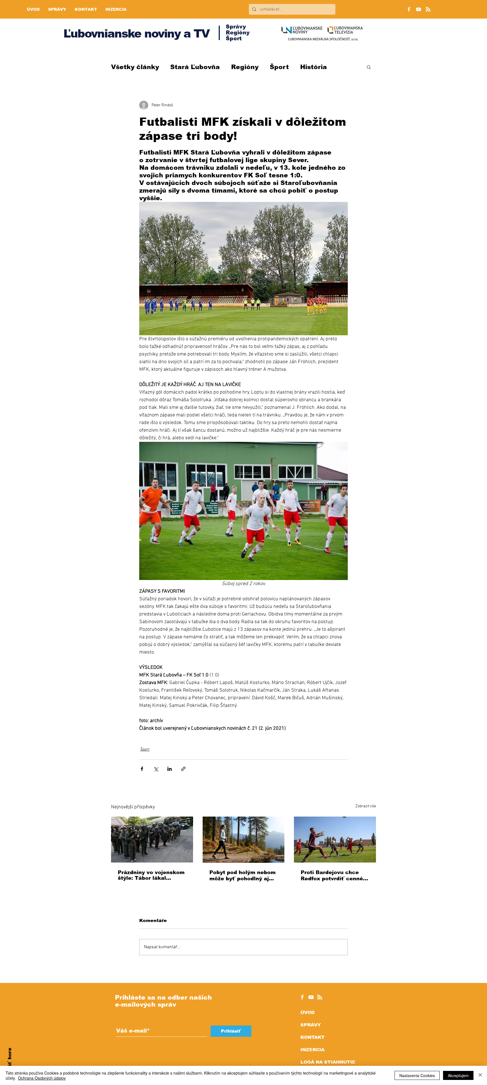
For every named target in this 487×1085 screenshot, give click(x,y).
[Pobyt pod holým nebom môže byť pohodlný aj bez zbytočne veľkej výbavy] (244, 840)
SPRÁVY (310, 1024)
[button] (368, 67)
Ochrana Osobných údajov (42, 1078)
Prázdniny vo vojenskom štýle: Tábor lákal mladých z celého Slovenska (151, 875)
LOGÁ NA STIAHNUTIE (327, 1062)
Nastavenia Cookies (417, 1075)
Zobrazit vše (365, 806)
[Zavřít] (480, 1075)
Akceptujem (458, 1075)
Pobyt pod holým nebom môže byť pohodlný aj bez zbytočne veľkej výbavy (242, 876)
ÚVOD (307, 1012)
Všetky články (135, 66)
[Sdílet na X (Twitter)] (155, 768)
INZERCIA (312, 1049)
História (313, 66)
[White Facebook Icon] (302, 997)
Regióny (244, 66)
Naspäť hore (9, 1064)
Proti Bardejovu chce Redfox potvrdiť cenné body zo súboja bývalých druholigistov (334, 876)
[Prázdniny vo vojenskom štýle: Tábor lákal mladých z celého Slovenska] (152, 840)
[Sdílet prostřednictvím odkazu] (183, 768)
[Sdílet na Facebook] (142, 768)
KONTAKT (312, 1037)
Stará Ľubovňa (195, 66)
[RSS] (428, 9)
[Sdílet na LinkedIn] (169, 768)
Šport (279, 66)
